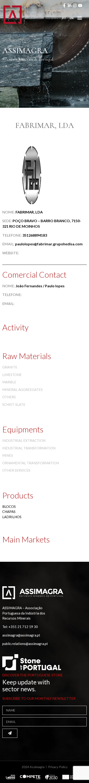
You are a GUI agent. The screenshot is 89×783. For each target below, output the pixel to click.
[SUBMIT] (9, 733)
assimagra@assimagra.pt (21, 635)
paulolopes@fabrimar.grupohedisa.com (49, 244)
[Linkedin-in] (70, 5)
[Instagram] (75, 5)
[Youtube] (80, 5)
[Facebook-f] (64, 5)
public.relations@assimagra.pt (25, 644)
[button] (79, 18)
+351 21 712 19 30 (23, 627)
